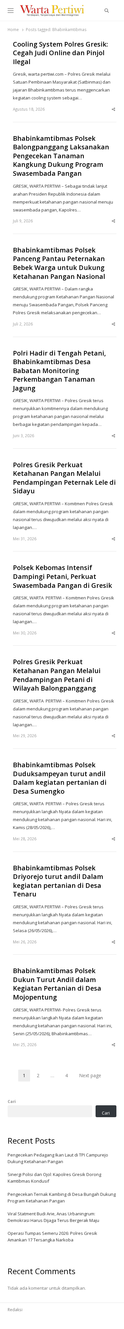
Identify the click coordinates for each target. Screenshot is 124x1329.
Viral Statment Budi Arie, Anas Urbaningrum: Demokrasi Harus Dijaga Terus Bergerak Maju (53, 1217)
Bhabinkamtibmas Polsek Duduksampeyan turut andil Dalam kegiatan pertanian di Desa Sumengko (59, 778)
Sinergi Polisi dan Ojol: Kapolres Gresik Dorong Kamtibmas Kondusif (54, 1177)
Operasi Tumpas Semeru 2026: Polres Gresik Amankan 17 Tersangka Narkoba (52, 1236)
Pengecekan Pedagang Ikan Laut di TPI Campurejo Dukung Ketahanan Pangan (58, 1158)
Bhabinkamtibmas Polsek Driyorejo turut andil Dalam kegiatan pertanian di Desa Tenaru (58, 881)
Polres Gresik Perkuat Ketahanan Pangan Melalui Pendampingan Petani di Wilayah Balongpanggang (57, 675)
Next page (90, 1075)
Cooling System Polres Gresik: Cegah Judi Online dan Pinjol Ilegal (60, 53)
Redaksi (15, 1309)
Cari (12, 1101)
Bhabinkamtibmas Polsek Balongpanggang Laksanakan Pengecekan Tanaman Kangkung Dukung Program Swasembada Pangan (61, 156)
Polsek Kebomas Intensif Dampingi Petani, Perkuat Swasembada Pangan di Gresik (62, 576)
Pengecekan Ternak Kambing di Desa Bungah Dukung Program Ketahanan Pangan (62, 1197)
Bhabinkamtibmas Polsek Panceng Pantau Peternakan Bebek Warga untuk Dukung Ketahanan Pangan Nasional (59, 263)
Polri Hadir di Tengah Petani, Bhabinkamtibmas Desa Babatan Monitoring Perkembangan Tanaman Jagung (59, 371)
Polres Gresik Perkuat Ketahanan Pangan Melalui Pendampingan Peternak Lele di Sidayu (64, 478)
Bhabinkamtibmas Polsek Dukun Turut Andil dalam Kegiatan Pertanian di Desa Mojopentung (57, 984)
